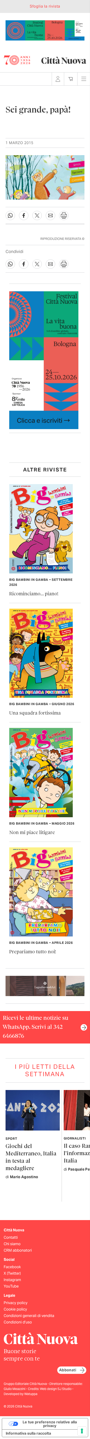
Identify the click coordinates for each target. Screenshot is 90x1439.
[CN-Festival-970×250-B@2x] (45, 30)
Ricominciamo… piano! (33, 594)
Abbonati (67, 1370)
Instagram (12, 1279)
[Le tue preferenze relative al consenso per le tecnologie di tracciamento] (82, 1431)
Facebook (12, 1267)
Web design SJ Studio (56, 1389)
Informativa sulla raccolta (28, 1433)
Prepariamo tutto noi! (32, 952)
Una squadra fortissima (35, 713)
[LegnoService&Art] (45, 985)
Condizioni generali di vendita (29, 1315)
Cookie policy (15, 1309)
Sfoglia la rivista (45, 6)
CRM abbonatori (18, 1250)
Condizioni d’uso (18, 1322)
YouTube (11, 1286)
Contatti (11, 1237)
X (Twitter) (12, 1273)
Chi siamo (12, 1243)
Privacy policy (15, 1302)
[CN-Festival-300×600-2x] (43, 360)
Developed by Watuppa (20, 1394)
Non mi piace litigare (32, 832)
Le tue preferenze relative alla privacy (50, 1424)
